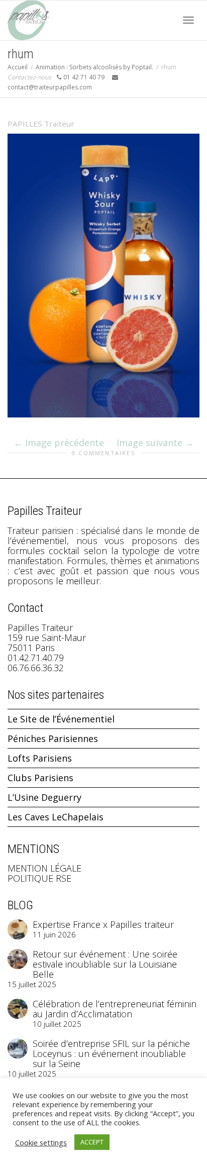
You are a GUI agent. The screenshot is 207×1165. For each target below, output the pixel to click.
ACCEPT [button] (92, 1141)
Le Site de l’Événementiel (61, 719)
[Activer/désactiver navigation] (188, 20)
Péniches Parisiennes (53, 738)
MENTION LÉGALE (44, 868)
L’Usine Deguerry (44, 797)
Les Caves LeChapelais (56, 817)
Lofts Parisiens (40, 758)
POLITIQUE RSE (39, 878)
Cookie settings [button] (41, 1142)
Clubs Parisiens (40, 778)
